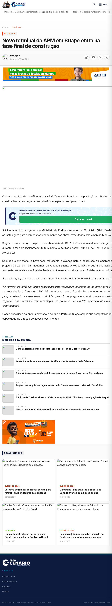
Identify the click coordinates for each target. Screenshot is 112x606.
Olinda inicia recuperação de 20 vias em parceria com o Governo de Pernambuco (59, 373)
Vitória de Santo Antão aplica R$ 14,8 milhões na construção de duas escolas (58, 409)
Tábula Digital (104, 602)
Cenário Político (9, 581)
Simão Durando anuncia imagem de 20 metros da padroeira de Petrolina (54, 361)
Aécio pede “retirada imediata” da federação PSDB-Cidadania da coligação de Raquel (62, 397)
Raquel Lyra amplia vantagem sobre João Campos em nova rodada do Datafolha (59, 385)
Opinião (5, 591)
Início (5, 27)
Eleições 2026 (8, 576)
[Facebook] (93, 57)
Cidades (6, 586)
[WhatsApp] (87, 57)
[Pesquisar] (94, 4)
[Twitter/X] (100, 57)
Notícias (17, 27)
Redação (15, 55)
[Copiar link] (107, 57)
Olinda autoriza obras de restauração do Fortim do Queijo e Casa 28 (53, 349)
